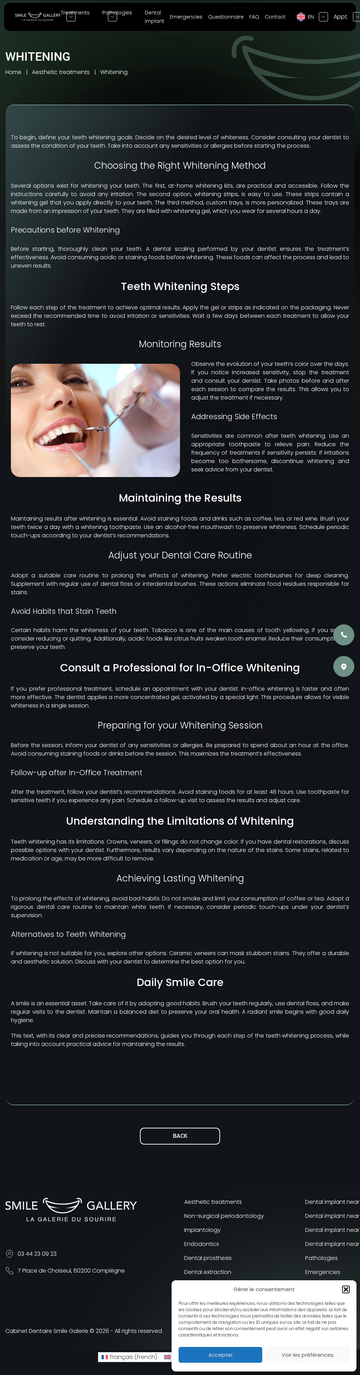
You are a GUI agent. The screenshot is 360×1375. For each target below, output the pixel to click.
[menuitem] (129, 1357)
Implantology (202, 1230)
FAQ (254, 16)
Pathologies (321, 1258)
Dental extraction (207, 1272)
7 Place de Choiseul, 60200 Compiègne (71, 1271)
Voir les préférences (308, 1355)
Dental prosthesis (208, 1258)
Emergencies (186, 16)
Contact (275, 16)
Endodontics (201, 1244)
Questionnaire (226, 16)
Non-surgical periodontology (224, 1216)
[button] (345, 1289)
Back (180, 1136)
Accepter (220, 1355)
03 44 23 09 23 (37, 1254)
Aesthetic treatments (213, 1202)
